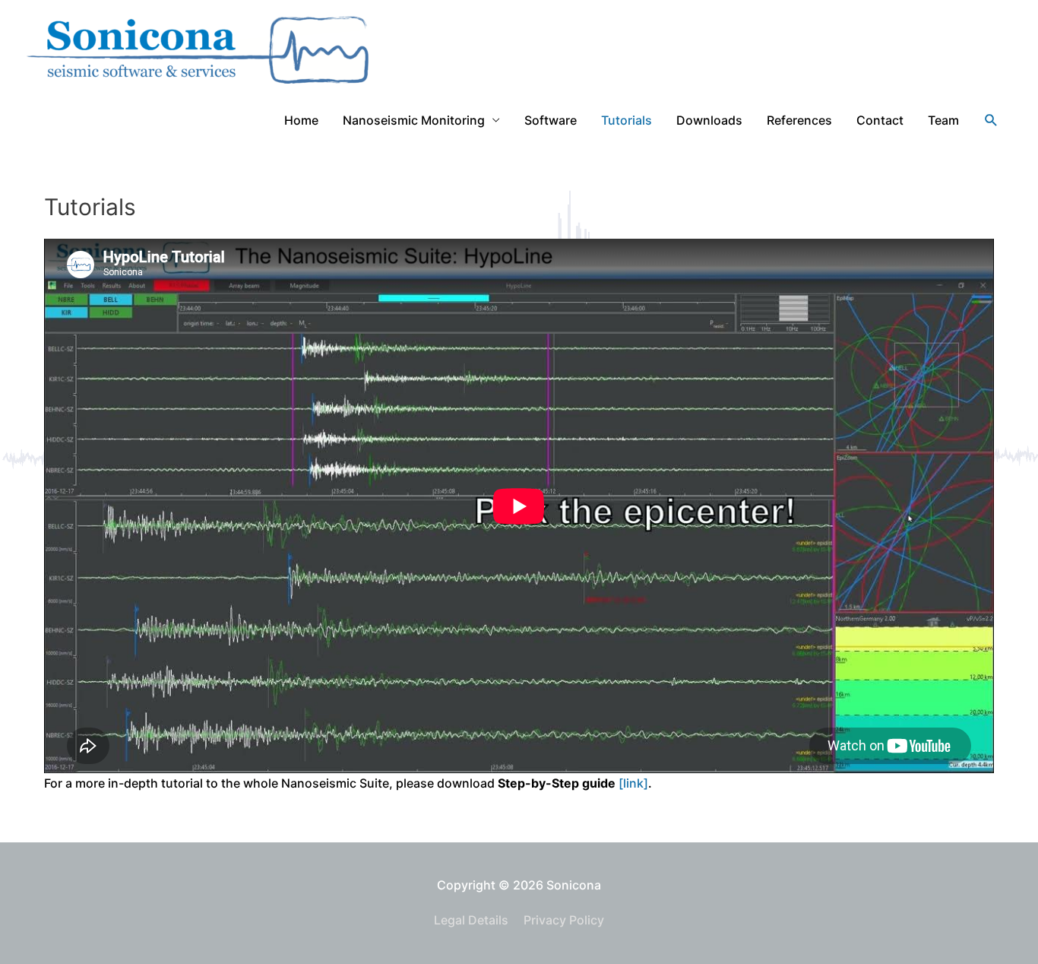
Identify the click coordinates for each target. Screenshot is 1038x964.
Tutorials (626, 120)
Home (301, 120)
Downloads (709, 120)
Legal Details (471, 920)
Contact (880, 120)
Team (943, 120)
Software (550, 120)
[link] (633, 783)
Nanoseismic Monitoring (414, 120)
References (799, 120)
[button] (991, 120)
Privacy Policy (564, 920)
